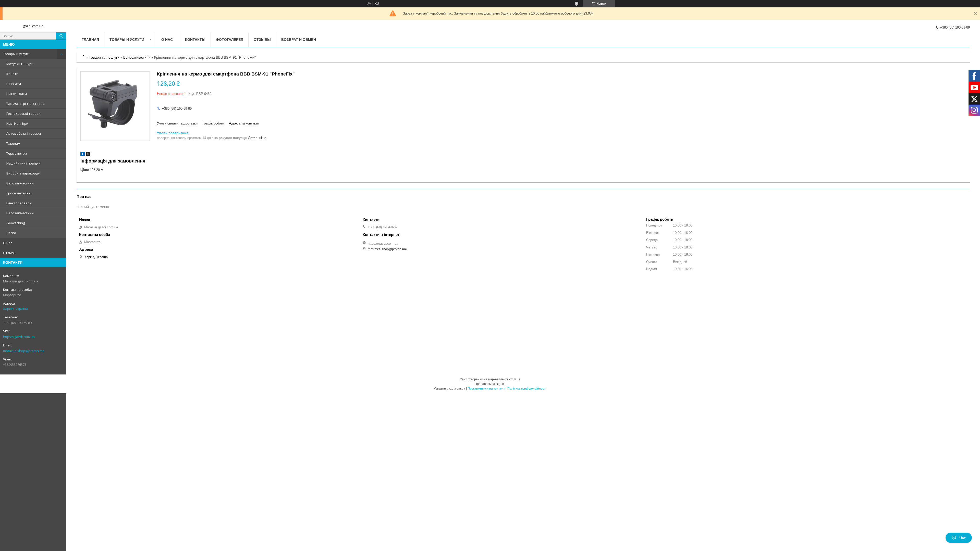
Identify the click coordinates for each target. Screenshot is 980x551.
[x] (88, 155)
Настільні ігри (17, 123)
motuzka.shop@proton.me (23, 350)
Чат (962, 538)
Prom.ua (514, 379)
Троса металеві (18, 193)
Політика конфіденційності (526, 388)
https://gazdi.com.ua (19, 336)
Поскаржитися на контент (486, 388)
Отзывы (9, 253)
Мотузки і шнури (19, 63)
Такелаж (13, 143)
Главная (90, 39)
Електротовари (19, 203)
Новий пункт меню (93, 206)
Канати (12, 73)
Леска (11, 233)
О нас (7, 243)
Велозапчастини (20, 183)
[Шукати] (61, 36)
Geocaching (15, 223)
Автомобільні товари (23, 133)
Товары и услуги (16, 54)
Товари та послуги (104, 57)
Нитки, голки (16, 93)
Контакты (195, 39)
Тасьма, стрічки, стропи (25, 103)
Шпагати (13, 83)
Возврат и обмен (298, 39)
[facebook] (82, 155)
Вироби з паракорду (23, 173)
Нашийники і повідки (23, 163)
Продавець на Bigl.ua (490, 384)
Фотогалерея (229, 39)
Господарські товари (23, 113)
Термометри (16, 153)
